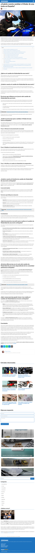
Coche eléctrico (4, 484)
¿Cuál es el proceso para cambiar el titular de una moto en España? (14, 53)
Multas (2, 495)
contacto (2, 532)
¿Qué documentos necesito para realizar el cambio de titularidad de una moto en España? (17, 64)
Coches (2, 486)
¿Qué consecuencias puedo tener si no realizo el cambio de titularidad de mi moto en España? (18, 67)
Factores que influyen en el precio (10, 61)
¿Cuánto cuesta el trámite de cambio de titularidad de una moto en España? (15, 58)
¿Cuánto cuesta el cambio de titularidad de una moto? (12, 50)
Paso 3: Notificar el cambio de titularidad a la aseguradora (14, 57)
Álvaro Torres (5, 8)
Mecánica (3, 491)
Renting (2, 497)
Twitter (9, 532)
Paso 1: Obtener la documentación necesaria (12, 54)
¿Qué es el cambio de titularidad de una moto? (11, 49)
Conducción (3, 489)
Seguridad (3, 499)
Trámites (2, 503)
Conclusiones (7, 62)
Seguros (2, 501)
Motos (2, 493)
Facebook (12, 532)
